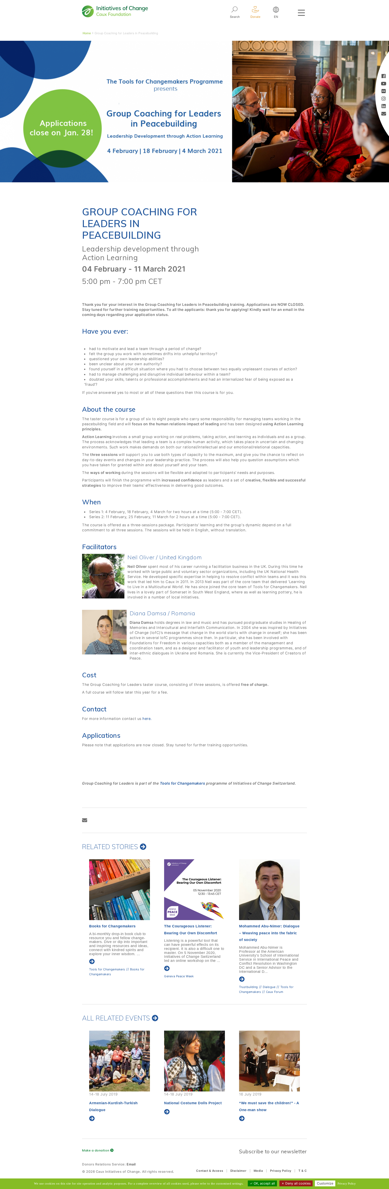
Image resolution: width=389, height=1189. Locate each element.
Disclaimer (238, 1170)
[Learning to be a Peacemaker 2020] (269, 889)
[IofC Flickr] (384, 91)
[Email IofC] (383, 114)
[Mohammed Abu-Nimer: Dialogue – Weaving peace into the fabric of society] (194, 889)
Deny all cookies (297, 1183)
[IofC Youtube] (383, 84)
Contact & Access (209, 1170)
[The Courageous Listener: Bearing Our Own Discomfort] (119, 889)
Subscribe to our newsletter (273, 1151)
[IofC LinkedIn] (384, 106)
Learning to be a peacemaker (260, 980)
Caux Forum (199, 992)
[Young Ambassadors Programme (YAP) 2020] (269, 1061)
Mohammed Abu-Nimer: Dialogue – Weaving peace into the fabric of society (194, 933)
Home (87, 33)
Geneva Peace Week (104, 976)
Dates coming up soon (269, 1102)
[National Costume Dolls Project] (119, 1061)
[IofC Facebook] (384, 76)
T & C (302, 1170)
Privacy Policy (280, 1170)
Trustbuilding (173, 987)
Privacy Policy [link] (347, 1183)
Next (307, 915)
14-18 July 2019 (118, 1098)
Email (131, 1164)
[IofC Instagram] (384, 99)
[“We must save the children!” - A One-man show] (194, 1061)
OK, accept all (264, 1183)
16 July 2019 (194, 1102)
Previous (81, 915)
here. (146, 718)
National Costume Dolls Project (118, 1103)
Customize (325, 1183)
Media (258, 1170)
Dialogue (194, 987)
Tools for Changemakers (182, 783)
